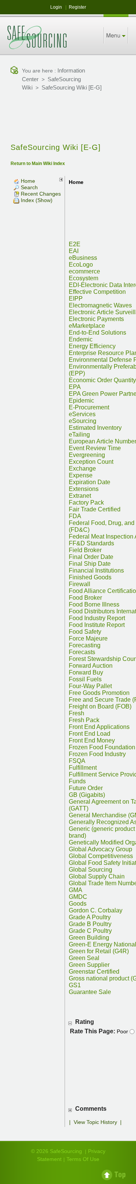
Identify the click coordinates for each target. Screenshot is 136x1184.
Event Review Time (95, 448)
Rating (84, 1022)
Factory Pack (86, 502)
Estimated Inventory (95, 428)
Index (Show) (36, 200)
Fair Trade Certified (95, 509)
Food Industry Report (97, 618)
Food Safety (85, 631)
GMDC (78, 897)
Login (56, 7)
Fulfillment (83, 767)
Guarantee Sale (90, 992)
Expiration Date (89, 482)
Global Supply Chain (97, 876)
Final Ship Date (90, 563)
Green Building (89, 937)
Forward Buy (86, 672)
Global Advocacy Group (100, 849)
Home (27, 181)
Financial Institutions (96, 570)
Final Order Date (91, 557)
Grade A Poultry (90, 917)
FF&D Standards (91, 543)
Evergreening (87, 455)
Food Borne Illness (94, 604)
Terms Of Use (82, 1159)
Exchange (82, 468)
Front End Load (89, 733)
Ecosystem (83, 278)
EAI (74, 251)
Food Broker (85, 597)
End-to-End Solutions (97, 332)
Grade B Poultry (90, 924)
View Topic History (95, 1122)
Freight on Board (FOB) (100, 706)
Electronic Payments (96, 319)
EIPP (76, 298)
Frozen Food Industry (97, 754)
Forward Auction (91, 665)
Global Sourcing (90, 869)
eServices (82, 414)
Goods (78, 903)
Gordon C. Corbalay (95, 910)
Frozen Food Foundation (102, 747)
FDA (75, 516)
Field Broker (85, 550)
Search (28, 187)
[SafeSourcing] (37, 37)
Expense (81, 475)
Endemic (81, 339)
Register (77, 7)
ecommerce (84, 271)
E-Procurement (89, 407)
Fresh (76, 713)
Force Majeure (88, 638)
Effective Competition (97, 292)
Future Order (86, 788)
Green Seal (84, 958)
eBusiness (83, 258)
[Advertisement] (68, 118)
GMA (75, 890)
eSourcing (82, 421)
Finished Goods (90, 577)
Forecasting (84, 645)
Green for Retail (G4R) (99, 951)
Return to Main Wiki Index (38, 163)
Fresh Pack (84, 720)
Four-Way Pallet (90, 686)
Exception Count (91, 461)
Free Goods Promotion (99, 693)
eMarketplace (87, 326)
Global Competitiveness (101, 856)
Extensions (84, 489)
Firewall (79, 584)
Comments (91, 1108)
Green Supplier (89, 965)
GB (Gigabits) (87, 795)
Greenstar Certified (94, 971)
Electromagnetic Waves (100, 305)
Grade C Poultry (90, 931)
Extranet (80, 495)
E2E (74, 244)
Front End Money (92, 740)
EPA (75, 387)
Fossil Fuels (85, 679)
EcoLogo (81, 264)
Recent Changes (40, 194)
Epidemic (81, 400)
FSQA (77, 761)
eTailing (79, 434)
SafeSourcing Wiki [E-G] (72, 87)
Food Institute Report (97, 625)
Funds (77, 781)
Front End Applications (99, 727)
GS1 (75, 985)
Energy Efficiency (92, 346)
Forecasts (82, 652)
